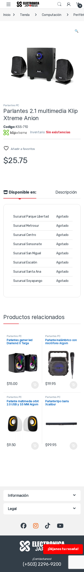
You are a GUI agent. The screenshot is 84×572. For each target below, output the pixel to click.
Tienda (25, 15)
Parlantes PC (11, 105)
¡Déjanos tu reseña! (63, 549)
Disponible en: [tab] (22, 192)
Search (59, 4)
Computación (51, 15)
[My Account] (68, 4)
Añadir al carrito (34, 385)
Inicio (7, 15)
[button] (76, 31)
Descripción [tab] (66, 192)
